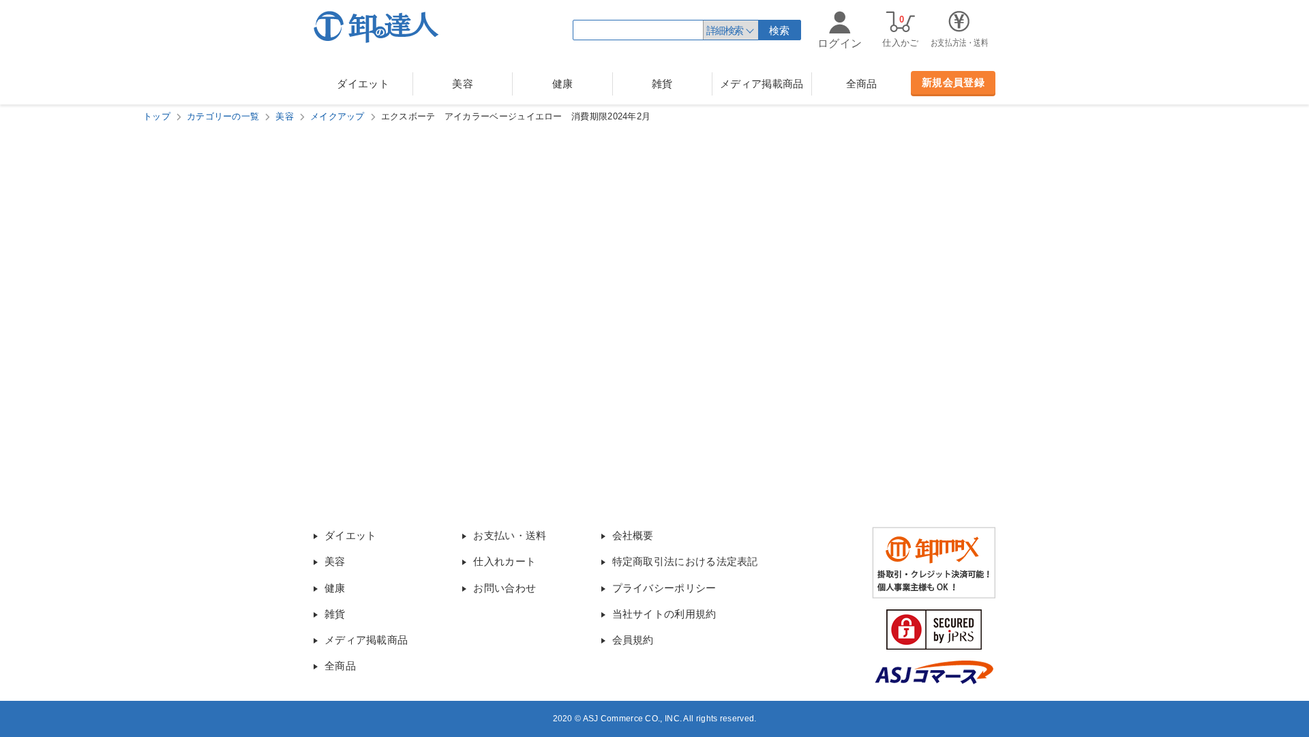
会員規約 (633, 640)
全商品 (861, 83)
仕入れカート (504, 561)
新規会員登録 (953, 82)
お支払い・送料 (509, 535)
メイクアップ (337, 116)
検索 (779, 30)
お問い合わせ (504, 588)
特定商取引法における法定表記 (685, 561)
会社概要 (633, 535)
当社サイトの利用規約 (664, 614)
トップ (156, 116)
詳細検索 (724, 30)
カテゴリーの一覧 (223, 116)
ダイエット (363, 83)
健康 (562, 83)
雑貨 (662, 83)
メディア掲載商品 (761, 83)
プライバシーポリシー (664, 588)
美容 (462, 83)
